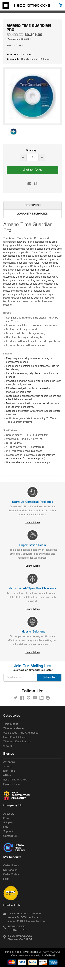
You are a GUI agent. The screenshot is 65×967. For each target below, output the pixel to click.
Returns (7, 818)
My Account (10, 870)
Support (8, 831)
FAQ (5, 827)
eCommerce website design (25, 956)
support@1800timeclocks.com (26, 921)
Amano (7, 766)
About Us (8, 814)
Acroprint (8, 762)
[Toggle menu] (5, 5)
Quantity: (31, 150)
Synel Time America (15, 780)
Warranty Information (32, 214)
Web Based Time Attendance (20, 733)
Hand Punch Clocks (14, 737)
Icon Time (9, 771)
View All (7, 746)
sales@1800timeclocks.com (25, 914)
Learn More (33, 523)
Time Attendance (13, 728)
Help (6, 879)
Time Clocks (10, 724)
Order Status (11, 865)
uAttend (7, 775)
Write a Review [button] (15, 45)
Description (32, 205)
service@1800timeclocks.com (26, 917)
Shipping (8, 823)
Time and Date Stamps (17, 742)
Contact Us (10, 836)
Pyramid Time (11, 784)
